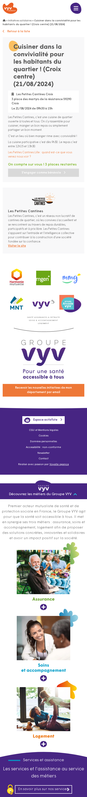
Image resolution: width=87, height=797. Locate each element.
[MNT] (16, 302)
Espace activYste (45, 419)
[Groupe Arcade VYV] (70, 302)
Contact (43, 459)
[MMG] (70, 276)
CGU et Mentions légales (43, 430)
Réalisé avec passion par (43, 464)
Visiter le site (17, 245)
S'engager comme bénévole (41, 172)
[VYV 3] (43, 302)
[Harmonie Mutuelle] (16, 276)
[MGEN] (43, 276)
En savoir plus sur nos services (43, 789)
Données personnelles (43, 441)
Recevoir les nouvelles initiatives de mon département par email (43, 390)
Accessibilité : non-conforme (43, 447)
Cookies (43, 436)
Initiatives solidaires (20, 21)
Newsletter (43, 453)
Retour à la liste (18, 31)
